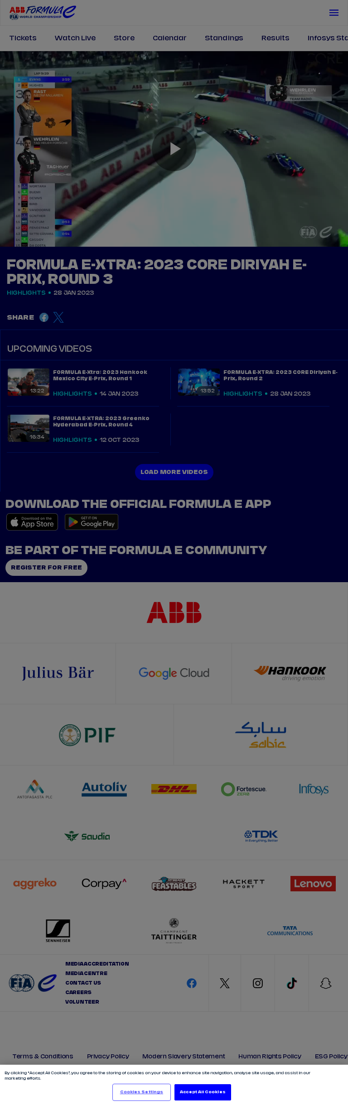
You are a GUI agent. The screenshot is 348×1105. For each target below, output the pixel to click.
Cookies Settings (141, 1092)
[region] (174, 1085)
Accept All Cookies (202, 1092)
